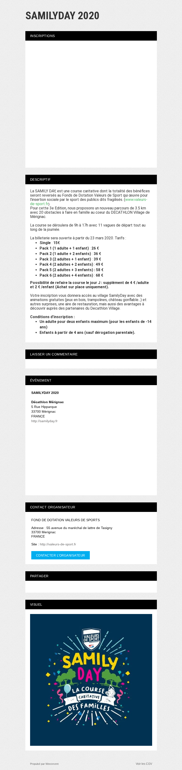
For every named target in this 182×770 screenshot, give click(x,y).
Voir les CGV (144, 763)
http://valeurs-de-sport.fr (58, 544)
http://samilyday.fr (44, 421)
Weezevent (52, 763)
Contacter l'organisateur (60, 555)
